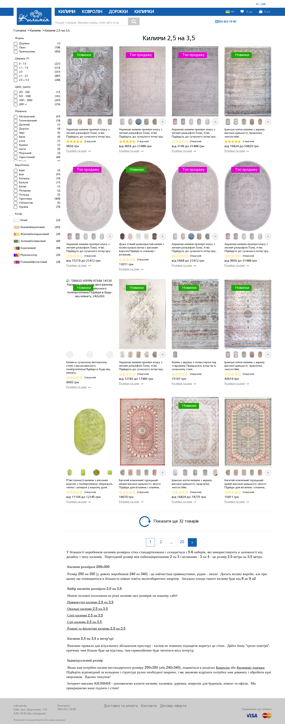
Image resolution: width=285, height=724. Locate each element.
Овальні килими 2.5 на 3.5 (87, 608)
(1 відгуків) (143, 141)
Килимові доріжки (250, 667)
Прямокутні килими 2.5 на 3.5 (89, 601)
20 (182, 542)
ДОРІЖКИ (118, 12)
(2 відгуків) (90, 141)
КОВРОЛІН (92, 12)
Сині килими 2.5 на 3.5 (84, 614)
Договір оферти (173, 706)
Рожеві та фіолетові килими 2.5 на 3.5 (95, 628)
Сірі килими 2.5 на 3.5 (84, 621)
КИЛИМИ (66, 12)
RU (257, 4)
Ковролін (223, 667)
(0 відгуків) (195, 141)
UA (263, 4)
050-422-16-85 (227, 21)
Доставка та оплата (121, 706)
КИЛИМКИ (144, 12)
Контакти (149, 706)
